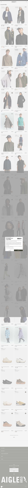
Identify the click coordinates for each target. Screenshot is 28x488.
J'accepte (18, 250)
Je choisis (10, 250)
